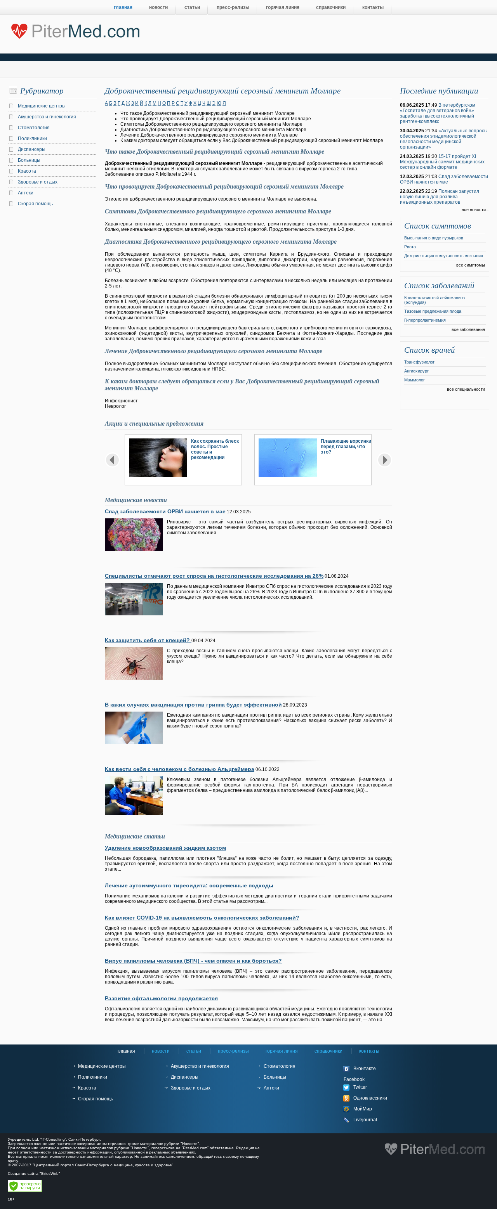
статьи (192, 7)
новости (158, 7)
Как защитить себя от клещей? (148, 640)
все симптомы (470, 265)
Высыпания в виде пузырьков (433, 238)
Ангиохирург (416, 371)
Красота (27, 171)
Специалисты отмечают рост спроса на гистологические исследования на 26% (214, 576)
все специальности (466, 389)
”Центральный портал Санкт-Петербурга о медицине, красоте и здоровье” (103, 1165)
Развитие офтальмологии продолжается (161, 998)
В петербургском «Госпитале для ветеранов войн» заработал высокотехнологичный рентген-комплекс (437, 113)
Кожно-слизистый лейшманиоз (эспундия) (434, 300)
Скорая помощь (35, 203)
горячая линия (282, 7)
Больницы (29, 160)
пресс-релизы (233, 7)
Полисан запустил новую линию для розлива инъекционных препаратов (439, 197)
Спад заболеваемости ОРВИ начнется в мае (165, 511)
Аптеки (25, 193)
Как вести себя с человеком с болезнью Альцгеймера (179, 769)
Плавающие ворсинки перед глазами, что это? (346, 446)
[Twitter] (372, 1088)
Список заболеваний (439, 285)
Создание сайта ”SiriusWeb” (34, 1173)
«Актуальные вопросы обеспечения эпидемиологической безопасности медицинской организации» (444, 139)
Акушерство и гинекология (47, 117)
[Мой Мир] (372, 1109)
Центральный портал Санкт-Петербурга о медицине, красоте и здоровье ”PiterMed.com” (75, 29)
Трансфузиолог (419, 362)
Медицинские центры (42, 106)
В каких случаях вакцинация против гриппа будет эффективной (193, 704)
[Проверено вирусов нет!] (25, 1190)
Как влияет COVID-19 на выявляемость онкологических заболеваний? (202, 918)
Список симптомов (437, 225)
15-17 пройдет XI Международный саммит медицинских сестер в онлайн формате (442, 162)
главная (123, 7)
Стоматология (34, 127)
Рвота (410, 246)
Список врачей (429, 350)
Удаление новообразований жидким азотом (165, 848)
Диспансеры (31, 149)
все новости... (475, 209)
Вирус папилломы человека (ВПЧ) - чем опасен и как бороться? (193, 961)
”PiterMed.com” (195, 1148)
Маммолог (414, 380)
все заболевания (468, 329)
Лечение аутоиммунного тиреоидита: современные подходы (189, 885)
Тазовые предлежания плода (432, 311)
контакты (373, 7)
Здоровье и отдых (37, 182)
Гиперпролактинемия (425, 320)
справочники (331, 7)
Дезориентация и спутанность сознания (443, 255)
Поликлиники (32, 138)
